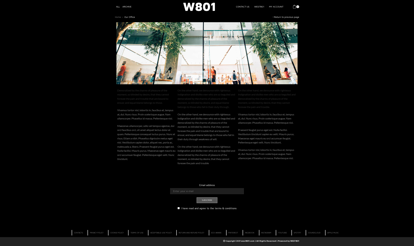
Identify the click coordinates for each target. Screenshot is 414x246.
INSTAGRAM (266, 233)
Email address (207, 185)
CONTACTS (78, 233)
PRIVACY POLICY (97, 233)
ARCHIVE (126, 6)
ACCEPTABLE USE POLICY (161, 233)
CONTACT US (242, 6)
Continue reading (127, 166)
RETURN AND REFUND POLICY (191, 233)
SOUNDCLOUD (314, 233)
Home (118, 17)
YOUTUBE (282, 233)
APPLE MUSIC (333, 233)
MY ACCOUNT (276, 6)
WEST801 (259, 6)
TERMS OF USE (137, 233)
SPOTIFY (297, 233)
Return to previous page (286, 17)
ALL (118, 6)
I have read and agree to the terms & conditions (209, 208)
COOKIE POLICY (117, 233)
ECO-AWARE (216, 233)
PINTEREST (233, 233)
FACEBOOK (249, 233)
